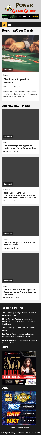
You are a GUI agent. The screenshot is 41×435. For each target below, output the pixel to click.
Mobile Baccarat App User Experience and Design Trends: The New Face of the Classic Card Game (20, 195)
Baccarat (6, 190)
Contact (20, 428)
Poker (5, 286)
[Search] (37, 24)
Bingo (5, 142)
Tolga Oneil (18, 87)
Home (13, 428)
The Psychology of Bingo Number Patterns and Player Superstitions (19, 147)
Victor (16, 151)
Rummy (6, 75)
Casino (5, 239)
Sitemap (27, 428)
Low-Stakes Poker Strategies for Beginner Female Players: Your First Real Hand (20, 292)
